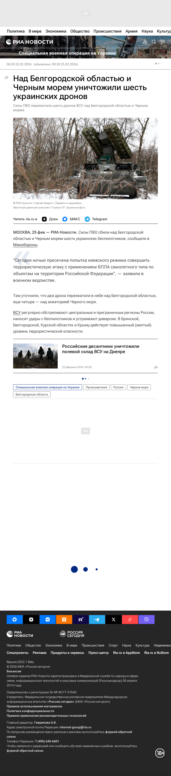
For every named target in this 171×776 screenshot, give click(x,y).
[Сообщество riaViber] (146, 619)
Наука (126, 645)
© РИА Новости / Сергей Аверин (33, 203)
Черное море (139, 387)
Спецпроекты (17, 653)
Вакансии (14, 671)
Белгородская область (32, 394)
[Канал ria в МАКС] (15, 619)
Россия (118, 387)
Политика (14, 645)
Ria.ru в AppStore (126, 653)
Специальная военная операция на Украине (47, 387)
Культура (142, 645)
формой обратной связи (25, 750)
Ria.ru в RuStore (156, 653)
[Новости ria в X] (114, 619)
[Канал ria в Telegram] (97, 619)
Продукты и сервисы (67, 653)
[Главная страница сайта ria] (29, 42)
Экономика (53, 645)
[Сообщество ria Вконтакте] (48, 619)
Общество (33, 645)
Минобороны (25, 244)
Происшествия (96, 387)
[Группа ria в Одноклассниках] (64, 619)
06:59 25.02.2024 (19, 64)
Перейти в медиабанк (68, 203)
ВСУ (17, 312)
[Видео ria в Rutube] (81, 619)
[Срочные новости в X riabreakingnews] (130, 619)
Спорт (113, 645)
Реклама (39, 653)
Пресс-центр (98, 653)
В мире (72, 645)
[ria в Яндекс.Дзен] (31, 619)
